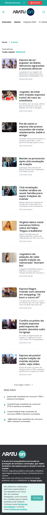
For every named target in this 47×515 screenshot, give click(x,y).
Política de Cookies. (18, 509)
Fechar (37, 498)
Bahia (17, 22)
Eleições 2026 (29, 22)
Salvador (6, 22)
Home (4, 42)
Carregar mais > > (23, 384)
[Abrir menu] (3, 12)
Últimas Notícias (12, 2)
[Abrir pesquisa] (43, 12)
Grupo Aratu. (36, 480)
